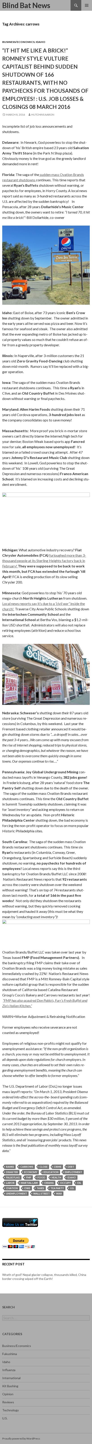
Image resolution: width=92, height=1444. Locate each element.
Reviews (8, 1402)
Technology (10, 1410)
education (51, 1172)
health (56, 1177)
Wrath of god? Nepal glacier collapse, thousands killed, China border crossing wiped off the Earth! (44, 1277)
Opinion (7, 1394)
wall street (41, 1193)
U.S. (5, 1418)
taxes (40, 1188)
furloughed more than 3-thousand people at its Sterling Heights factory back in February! (44, 560)
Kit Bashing (10, 1386)
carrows (26, 1166)
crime (57, 1166)
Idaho (40, 42)
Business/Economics (18, 42)
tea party (57, 1188)
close (44, 1166)
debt (71, 1166)
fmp (28, 1177)
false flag (13, 1177)
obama (49, 1182)
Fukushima (9, 1354)
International (11, 1378)
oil (79, 1182)
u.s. (72, 1188)
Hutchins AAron (42, 114)
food (41, 1177)
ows (27, 1188)
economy (30, 1172)
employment (73, 1172)
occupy (65, 1182)
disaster (12, 1172)
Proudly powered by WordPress (21, 1438)
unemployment (16, 1193)
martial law (29, 1182)
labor (10, 1182)
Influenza (8, 1370)
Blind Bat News (26, 5)
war (59, 1193)
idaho (71, 1177)
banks (10, 1166)
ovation (12, 1188)
